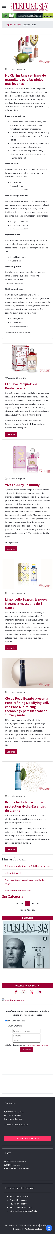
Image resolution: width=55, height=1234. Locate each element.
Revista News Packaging (21, 1207)
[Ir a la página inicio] (17, 903)
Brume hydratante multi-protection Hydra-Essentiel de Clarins (25, 806)
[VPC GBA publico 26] (27, 15)
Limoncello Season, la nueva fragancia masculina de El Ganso (26, 603)
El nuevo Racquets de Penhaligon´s (21, 386)
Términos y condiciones (37, 1045)
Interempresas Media (27, 1211)
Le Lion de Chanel (13, 873)
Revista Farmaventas (19, 1196)
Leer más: (11, 434)
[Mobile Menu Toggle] (4, 6)
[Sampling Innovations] (13, 1000)
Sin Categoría (12, 896)
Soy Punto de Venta (16, 1020)
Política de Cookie (32, 1228)
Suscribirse (26, 1049)
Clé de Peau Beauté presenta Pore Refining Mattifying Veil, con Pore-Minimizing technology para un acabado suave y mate (27, 706)
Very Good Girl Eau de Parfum (18, 890)
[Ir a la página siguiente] (32, 903)
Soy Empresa (16, 1025)
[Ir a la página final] (37, 903)
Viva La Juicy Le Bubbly (22, 485)
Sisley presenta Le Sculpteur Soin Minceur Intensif (27, 866)
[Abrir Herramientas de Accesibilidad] (49, 1228)
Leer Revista (26, 950)
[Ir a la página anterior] (22, 903)
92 (27, 903)
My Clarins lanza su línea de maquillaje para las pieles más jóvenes (25, 79)
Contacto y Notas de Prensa (27, 1138)
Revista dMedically (18, 1203)
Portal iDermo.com (18, 1200)
